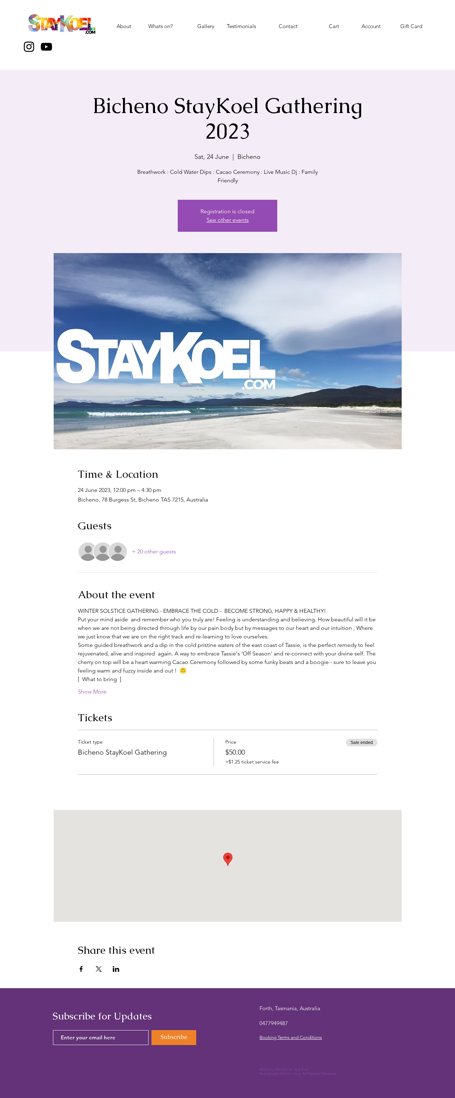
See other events (228, 219)
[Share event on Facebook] (81, 969)
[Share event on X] (98, 969)
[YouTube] (46, 47)
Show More (92, 691)
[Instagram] (29, 47)
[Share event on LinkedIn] (116, 969)
